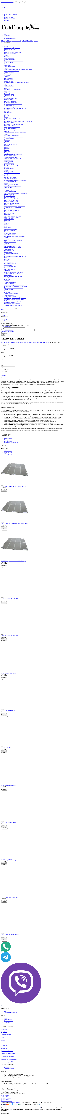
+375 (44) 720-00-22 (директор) (30, 41)
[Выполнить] (28, 325)
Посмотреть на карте (6, 1101)
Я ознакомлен (4, 1113)
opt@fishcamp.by (5, 1099)
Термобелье (4, 1048)
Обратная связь (8, 1019)
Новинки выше (8, 438)
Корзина (3, 314)
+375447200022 (5, 1096)
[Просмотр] (1, 522)
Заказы (6, 319)
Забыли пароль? (9, 330)
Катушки (3, 1042)
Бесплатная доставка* (7, 2)
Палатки (3, 1040)
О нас (5, 1018)
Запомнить (5, 333)
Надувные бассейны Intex (8, 1056)
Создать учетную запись (7, 331)
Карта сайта (7, 35)
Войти (2, 326)
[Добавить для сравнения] (2, 522)
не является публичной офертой (31, 1107)
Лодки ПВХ (4, 1029)
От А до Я (6, 439)
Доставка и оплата (9, 16)
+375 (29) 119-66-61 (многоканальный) (11, 41)
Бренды (6, 36)
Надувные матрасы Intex (7, 1061)
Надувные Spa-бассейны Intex (9, 1059)
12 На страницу (8, 451)
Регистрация (7, 326)
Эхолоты (3, 1037)
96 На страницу (8, 454)
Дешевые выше (8, 441)
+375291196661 (5, 1095)
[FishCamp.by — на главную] (21, 31)
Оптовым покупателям (10, 38)
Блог (5, 34)
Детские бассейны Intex (7, 1051)
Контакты (6, 20)
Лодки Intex (4, 1032)
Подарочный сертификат (10, 14)
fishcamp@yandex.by (6, 1098)
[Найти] (16, 308)
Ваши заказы (7, 1067)
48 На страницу (8, 452)
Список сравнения (9, 321)
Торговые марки (8, 1021)
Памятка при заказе (9, 17)
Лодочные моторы (6, 1034)
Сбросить (3, 375)
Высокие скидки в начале (11, 442)
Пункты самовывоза (9, 18)
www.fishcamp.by (15, 1102)
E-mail (2, 328)
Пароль (3, 330)
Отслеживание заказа (6, 325)
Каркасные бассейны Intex (8, 1053)
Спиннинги (4, 1045)
